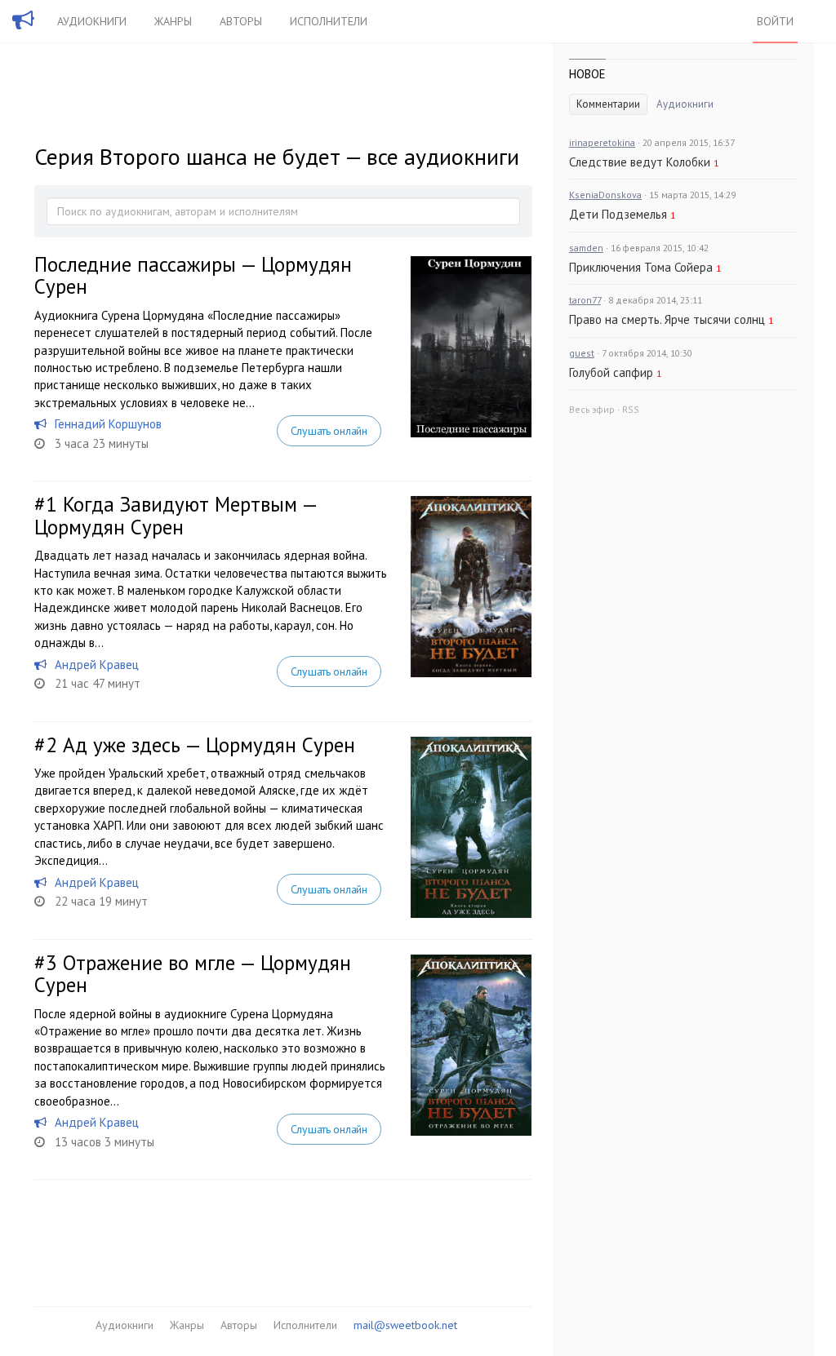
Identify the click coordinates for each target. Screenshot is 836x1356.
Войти (775, 21)
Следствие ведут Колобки (639, 162)
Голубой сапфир (611, 372)
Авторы (241, 21)
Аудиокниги (92, 21)
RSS (630, 409)
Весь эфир (592, 409)
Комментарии (608, 104)
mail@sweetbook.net (405, 1325)
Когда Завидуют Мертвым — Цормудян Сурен (175, 515)
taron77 (585, 300)
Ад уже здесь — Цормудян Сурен (209, 745)
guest (581, 353)
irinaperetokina (602, 142)
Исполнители (328, 21)
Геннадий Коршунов (108, 424)
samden (586, 248)
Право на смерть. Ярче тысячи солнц (667, 319)
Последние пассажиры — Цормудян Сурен (193, 275)
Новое (587, 74)
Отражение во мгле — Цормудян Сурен (192, 974)
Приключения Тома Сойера (641, 267)
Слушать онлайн (329, 430)
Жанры (173, 21)
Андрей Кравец (97, 664)
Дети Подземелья (618, 214)
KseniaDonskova (605, 194)
